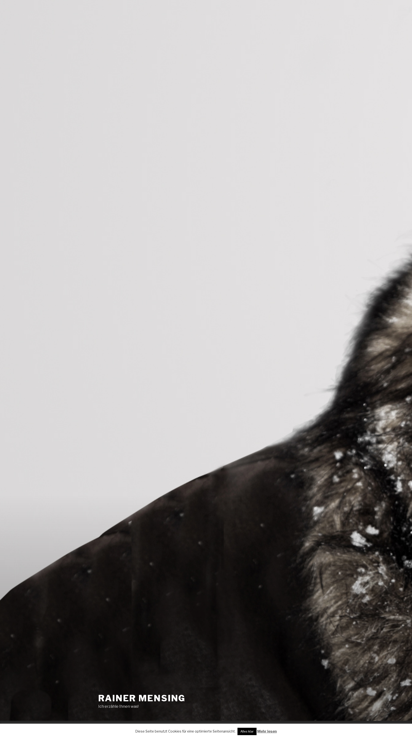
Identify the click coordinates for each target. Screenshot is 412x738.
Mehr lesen (267, 731)
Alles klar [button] (247, 731)
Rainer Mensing (141, 698)
